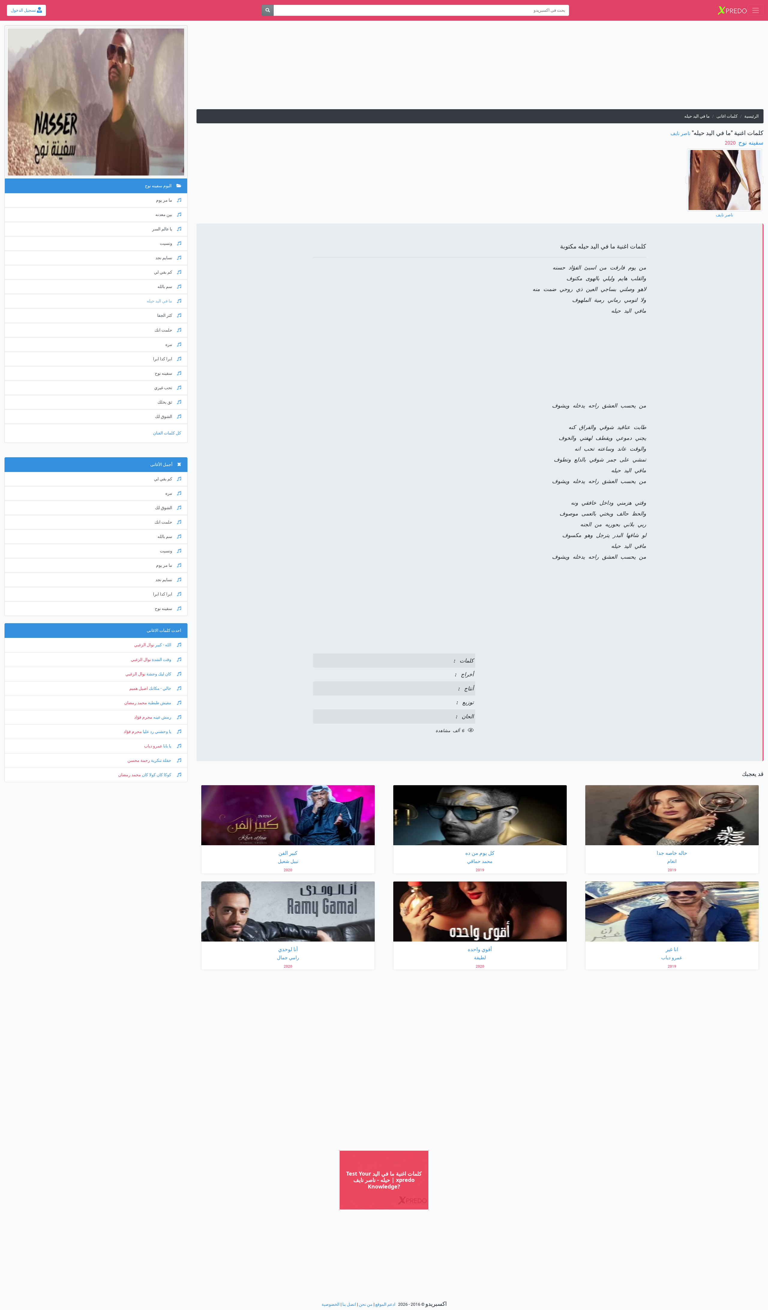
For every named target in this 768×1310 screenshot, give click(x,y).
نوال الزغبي (144, 644)
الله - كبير (163, 644)
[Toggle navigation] (756, 10)
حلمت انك (163, 330)
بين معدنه (163, 214)
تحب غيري (163, 387)
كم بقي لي (163, 272)
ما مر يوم (164, 200)
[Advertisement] (584, 67)
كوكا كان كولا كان (156, 774)
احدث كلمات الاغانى (164, 630)
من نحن (366, 1304)
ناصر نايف (680, 133)
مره (168, 344)
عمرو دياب (153, 746)
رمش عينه (162, 717)
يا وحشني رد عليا (157, 731)
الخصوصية (331, 1304)
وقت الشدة (161, 659)
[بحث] (268, 10)
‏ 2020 (731, 143)
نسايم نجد (163, 257)
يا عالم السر (162, 229)
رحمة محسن (139, 760)
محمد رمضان (135, 702)
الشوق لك (163, 416)
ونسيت (166, 243)
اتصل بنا (349, 1304)
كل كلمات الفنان (167, 433)
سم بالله (165, 286)
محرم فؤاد (143, 717)
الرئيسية (751, 116)
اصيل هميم (138, 688)
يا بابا (167, 746)
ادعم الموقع (385, 1304)
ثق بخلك (165, 402)
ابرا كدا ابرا (162, 359)
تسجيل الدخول (24, 10)
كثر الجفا (164, 315)
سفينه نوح (750, 142)
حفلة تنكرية (161, 760)
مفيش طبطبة (159, 702)
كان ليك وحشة (159, 674)
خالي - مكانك (160, 688)
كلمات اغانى (727, 116)
